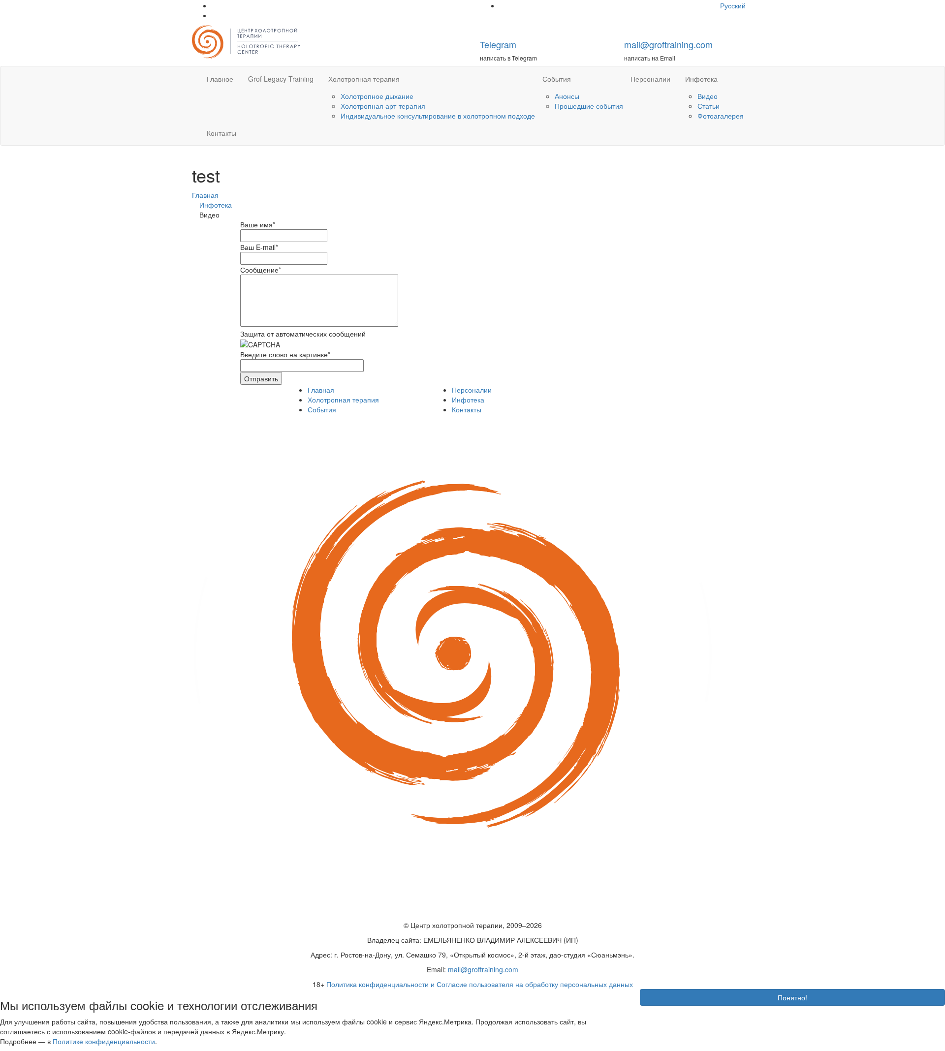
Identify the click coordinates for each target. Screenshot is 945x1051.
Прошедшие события (589, 106)
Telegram (498, 44)
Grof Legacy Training (281, 79)
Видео (707, 96)
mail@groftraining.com (668, 44)
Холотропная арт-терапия (383, 106)
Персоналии (650, 79)
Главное (220, 79)
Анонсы (567, 96)
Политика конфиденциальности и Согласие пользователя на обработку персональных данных (479, 984)
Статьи (708, 106)
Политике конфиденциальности (104, 1041)
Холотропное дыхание (377, 96)
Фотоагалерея (720, 116)
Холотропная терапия (364, 79)
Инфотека (701, 79)
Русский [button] (734, 5)
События (556, 79)
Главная (321, 390)
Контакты (221, 133)
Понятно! (792, 997)
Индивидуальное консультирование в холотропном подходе (438, 116)
